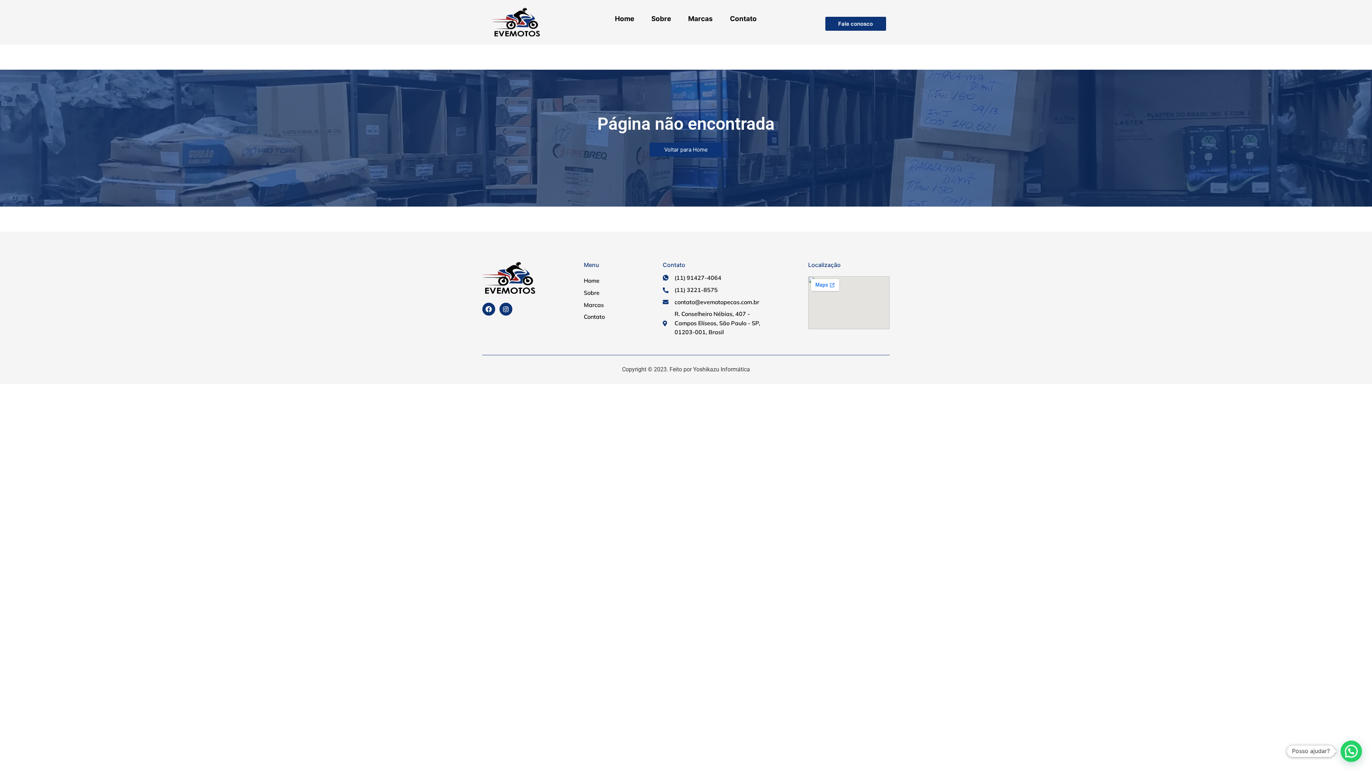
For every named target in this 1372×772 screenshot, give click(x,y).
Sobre (661, 19)
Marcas (700, 19)
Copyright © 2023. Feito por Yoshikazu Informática (686, 369)
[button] (1351, 751)
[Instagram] (505, 309)
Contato (743, 19)
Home (624, 19)
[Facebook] (488, 309)
